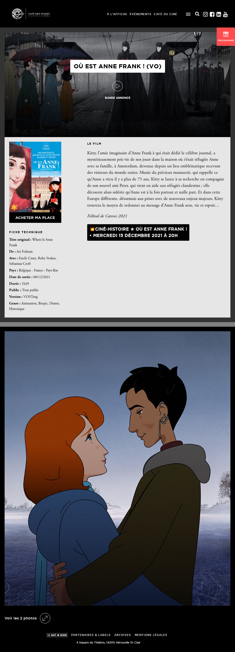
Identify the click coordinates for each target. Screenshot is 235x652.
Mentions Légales (151, 634)
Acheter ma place (35, 217)
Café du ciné (165, 14)
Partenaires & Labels (91, 634)
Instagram (205, 13)
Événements (140, 14)
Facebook (212, 13)
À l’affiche (117, 14)
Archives (122, 634)
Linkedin (218, 13)
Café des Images (37, 13)
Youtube (225, 13)
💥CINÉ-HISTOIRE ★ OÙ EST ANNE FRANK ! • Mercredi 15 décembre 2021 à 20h (138, 232)
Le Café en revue (57, 635)
